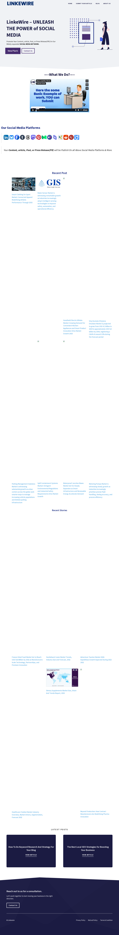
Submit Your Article (84, 3)
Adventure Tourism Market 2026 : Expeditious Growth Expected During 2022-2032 (96, 660)
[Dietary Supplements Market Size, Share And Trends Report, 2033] (62, 678)
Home (70, 3)
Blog (98, 3)
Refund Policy (92, 920)
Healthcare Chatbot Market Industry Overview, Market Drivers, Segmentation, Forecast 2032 (27, 814)
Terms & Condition (106, 920)
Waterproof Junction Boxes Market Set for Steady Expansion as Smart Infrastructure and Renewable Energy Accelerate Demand (74, 488)
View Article (31, 855)
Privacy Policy (80, 920)
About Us (107, 3)
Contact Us (28, 51)
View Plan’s (13, 50)
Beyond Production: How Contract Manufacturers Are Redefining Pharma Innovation (94, 814)
